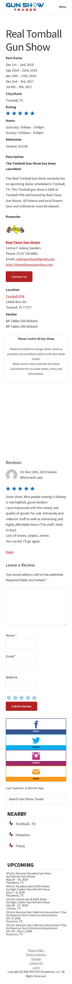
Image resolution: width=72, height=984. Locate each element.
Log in (36, 967)
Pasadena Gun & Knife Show (32, 886)
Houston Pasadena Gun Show (33, 873)
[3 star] (22, 697)
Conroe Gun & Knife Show (31, 899)
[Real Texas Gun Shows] (15, 223)
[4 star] (29, 697)
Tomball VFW (15, 296)
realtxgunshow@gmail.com (35, 259)
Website (11, 677)
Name (11, 635)
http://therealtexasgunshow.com (29, 264)
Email (11, 656)
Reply (10, 552)
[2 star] (16, 697)
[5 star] (35, 697)
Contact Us (19, 277)
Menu (62, 7)
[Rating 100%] (20, 113)
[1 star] (10, 697)
